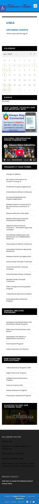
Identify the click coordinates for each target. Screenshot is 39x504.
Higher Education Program (16, 373)
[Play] (5, 160)
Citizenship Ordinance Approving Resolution (18, 250)
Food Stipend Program (14, 344)
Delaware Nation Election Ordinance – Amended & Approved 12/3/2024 (19, 228)
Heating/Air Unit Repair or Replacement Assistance (16, 337)
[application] (19, 152)
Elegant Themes (19, 496)
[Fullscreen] (34, 160)
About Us (21, 502)
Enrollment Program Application (18, 187)
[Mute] (31, 160)
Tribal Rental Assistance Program (19, 294)
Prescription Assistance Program (18, 396)
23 (4, 85)
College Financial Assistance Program (16, 379)
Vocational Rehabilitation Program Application (16, 198)
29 (19, 65)
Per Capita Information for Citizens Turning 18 (16, 180)
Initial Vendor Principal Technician (19, 262)
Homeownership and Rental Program (16, 300)
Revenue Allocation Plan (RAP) (17, 213)
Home (7, 502)
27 (9, 65)
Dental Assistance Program (16, 390)
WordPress (20, 499)
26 (4, 65)
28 (14, 65)
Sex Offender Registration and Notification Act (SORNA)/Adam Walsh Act (18, 237)
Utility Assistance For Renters (17, 349)
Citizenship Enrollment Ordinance (19, 192)
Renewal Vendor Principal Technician (15, 280)
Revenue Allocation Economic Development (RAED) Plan (17, 219)
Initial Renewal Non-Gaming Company (17, 268)
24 (9, 85)
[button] (3, 8)
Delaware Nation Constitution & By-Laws (18, 205)
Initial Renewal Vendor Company (18, 274)
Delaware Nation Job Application (18, 256)
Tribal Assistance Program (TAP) (18, 368)
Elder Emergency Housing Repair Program (18, 287)
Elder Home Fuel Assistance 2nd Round (18, 330)
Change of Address (13, 174)
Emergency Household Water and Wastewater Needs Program (19, 323)
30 (24, 65)
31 (30, 65)
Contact (13, 502)
